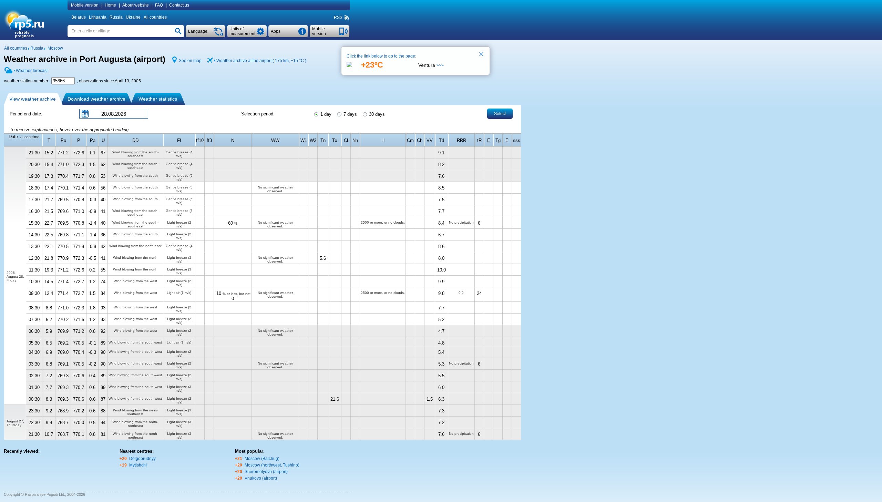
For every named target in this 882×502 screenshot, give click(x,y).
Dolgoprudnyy (142, 458)
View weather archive (32, 99)
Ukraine (133, 17)
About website (135, 5)
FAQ (159, 5)
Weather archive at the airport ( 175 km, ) (261, 60)
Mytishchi (138, 465)
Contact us (179, 5)
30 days (376, 114)
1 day (325, 114)
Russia (116, 17)
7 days (349, 114)
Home (110, 5)
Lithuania (97, 17)
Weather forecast (32, 70)
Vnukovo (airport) (261, 478)
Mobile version (85, 5)
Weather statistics (158, 99)
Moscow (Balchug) (262, 458)
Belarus (78, 17)
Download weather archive (96, 99)
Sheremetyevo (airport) (266, 471)
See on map (190, 60)
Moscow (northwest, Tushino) (272, 465)
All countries (155, 17)
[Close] (481, 55)
